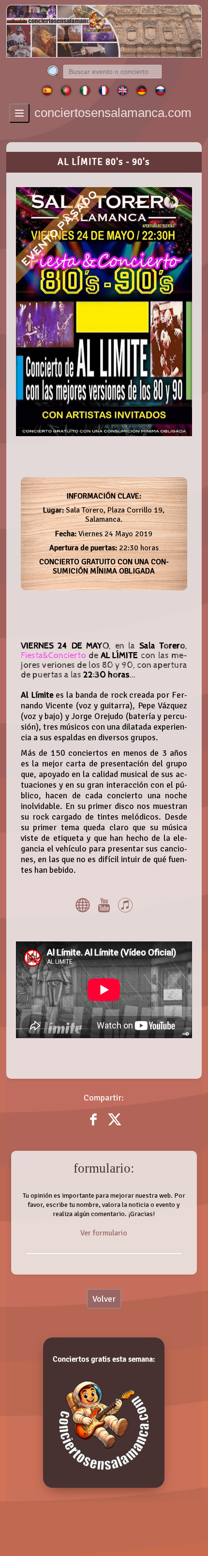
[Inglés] (122, 93)
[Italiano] (84, 93)
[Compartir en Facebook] (94, 1126)
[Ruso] (160, 93)
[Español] (47, 93)
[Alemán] (141, 93)
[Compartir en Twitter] (114, 1126)
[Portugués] (66, 93)
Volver (104, 1298)
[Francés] (103, 93)
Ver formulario (103, 1233)
